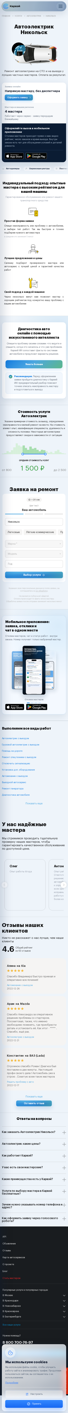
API (4, 1237)
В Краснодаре (10, 1301)
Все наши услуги (11, 1325)
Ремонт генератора (12, 789)
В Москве (8, 1295)
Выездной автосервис (14, 782)
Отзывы (7, 1251)
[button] (34, 93)
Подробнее (11, 1383)
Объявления (9, 1244)
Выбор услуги (32, 575)
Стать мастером (11, 1278)
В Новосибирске (12, 1306)
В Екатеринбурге (12, 1317)
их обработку (42, 591)
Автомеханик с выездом (15, 776)
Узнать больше (34, 364)
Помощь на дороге (12, 751)
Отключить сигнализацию (16, 764)
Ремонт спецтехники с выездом (19, 757)
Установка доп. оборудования (18, 770)
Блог (5, 1271)
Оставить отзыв (34, 1103)
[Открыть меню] (60, 6)
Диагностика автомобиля (16, 795)
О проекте (8, 1264)
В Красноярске (11, 1311)
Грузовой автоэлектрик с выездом (20, 745)
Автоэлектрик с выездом (15, 738)
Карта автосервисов (14, 1257)
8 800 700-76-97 (18, 1342)
